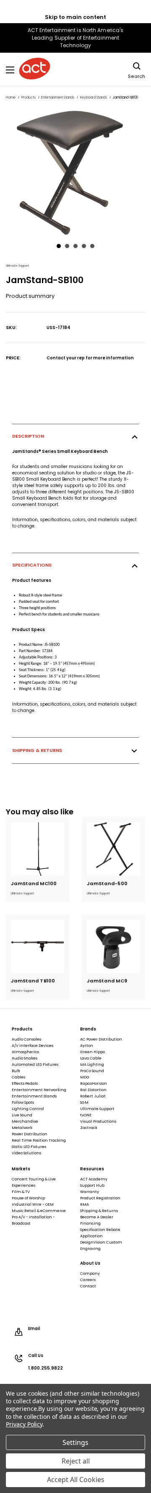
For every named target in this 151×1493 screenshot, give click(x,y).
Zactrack (88, 1127)
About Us (90, 1263)
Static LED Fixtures (29, 1146)
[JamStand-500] (113, 849)
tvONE (85, 1115)
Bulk (16, 1070)
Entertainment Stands (34, 1096)
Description (28, 436)
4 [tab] (84, 246)
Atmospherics (25, 1051)
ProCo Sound (92, 1070)
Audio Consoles (26, 1039)
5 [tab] (92, 246)
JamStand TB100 (33, 981)
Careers (88, 1279)
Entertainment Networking (39, 1089)
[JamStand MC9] (113, 946)
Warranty (89, 1191)
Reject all (76, 1461)
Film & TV (21, 1191)
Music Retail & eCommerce (39, 1210)
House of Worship (28, 1198)
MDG (84, 1077)
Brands (88, 1029)
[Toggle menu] (10, 69)
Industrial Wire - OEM (33, 1204)
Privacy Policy (24, 1424)
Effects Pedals (25, 1083)
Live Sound (22, 1115)
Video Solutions (26, 1153)
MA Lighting (92, 1064)
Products (22, 1029)
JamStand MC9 (107, 981)
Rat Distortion (93, 1089)
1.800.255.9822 (45, 1368)
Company (90, 1273)
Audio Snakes (24, 1058)
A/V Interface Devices (32, 1045)
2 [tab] (67, 246)
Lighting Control (28, 1108)
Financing (90, 1223)
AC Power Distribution (101, 1039)
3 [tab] (75, 246)
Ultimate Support (97, 1108)
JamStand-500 (107, 883)
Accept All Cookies (75, 1479)
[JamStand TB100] (37, 946)
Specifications (32, 565)
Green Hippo (92, 1051)
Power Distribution (29, 1134)
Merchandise (25, 1121)
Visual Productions (98, 1121)
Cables (18, 1077)
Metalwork (22, 1127)
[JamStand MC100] (37, 849)
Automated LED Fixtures (35, 1064)
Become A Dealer (96, 1217)
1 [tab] (59, 246)
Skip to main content (75, 17)
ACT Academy (93, 1179)
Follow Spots (23, 1102)
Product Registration (100, 1198)
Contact (88, 1286)
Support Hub (92, 1185)
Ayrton (86, 1045)
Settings (75, 1442)
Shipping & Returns (37, 750)
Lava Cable (91, 1058)
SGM (84, 1102)
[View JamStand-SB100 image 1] (75, 172)
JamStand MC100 (34, 883)
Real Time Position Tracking (39, 1140)
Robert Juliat (93, 1096)
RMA (84, 1204)
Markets (21, 1169)
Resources (92, 1169)
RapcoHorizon (93, 1083)
